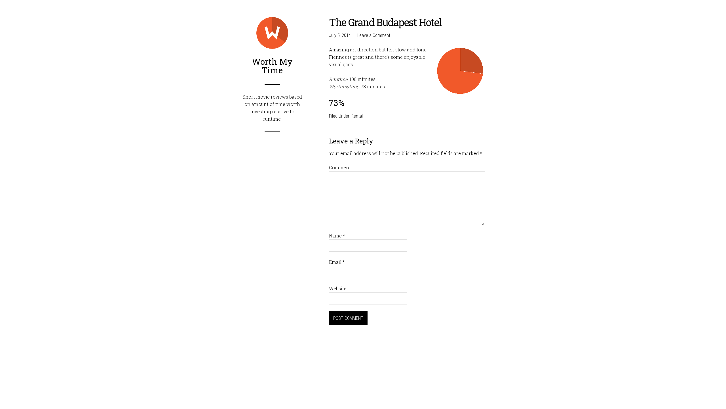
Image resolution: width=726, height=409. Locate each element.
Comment (340, 167)
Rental (357, 116)
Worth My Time (272, 66)
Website (338, 288)
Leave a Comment (373, 35)
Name (337, 236)
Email (337, 262)
